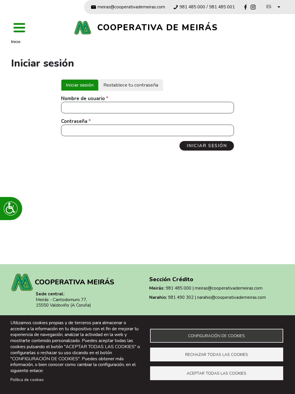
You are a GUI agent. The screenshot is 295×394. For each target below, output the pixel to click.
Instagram (253, 7)
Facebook (245, 7)
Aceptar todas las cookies (216, 373)
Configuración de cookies (216, 336)
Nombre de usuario (83, 98)
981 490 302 (181, 297)
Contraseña (74, 121)
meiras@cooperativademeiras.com (131, 7)
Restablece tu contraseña (130, 85)
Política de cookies (27, 379)
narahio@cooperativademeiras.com (231, 297)
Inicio (15, 41)
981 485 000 (192, 7)
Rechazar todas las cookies (216, 354)
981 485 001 (222, 7)
